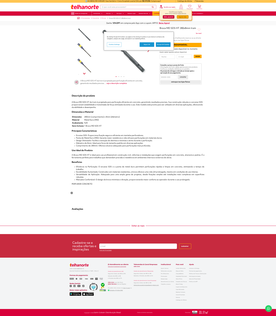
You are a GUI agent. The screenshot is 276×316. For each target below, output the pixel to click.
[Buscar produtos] (153, 7)
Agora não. (183, 17)
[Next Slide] (203, 117)
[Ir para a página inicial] (85, 7)
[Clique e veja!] (199, 34)
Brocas (104, 18)
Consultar (183, 77)
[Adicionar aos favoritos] (199, 29)
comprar (85, 136)
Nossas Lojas (132, 13)
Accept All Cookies (163, 44)
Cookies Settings (114, 44)
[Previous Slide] (73, 117)
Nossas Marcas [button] (143, 13)
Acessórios (96, 18)
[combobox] (128, 7)
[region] (139, 41)
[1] (116, 76)
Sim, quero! (168, 17)
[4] (124, 76)
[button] (81, 13)
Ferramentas (86, 18)
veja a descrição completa (116, 83)
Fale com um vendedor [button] (195, 13)
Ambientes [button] (96, 13)
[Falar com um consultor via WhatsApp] (268, 308)
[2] (118, 76)
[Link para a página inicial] (78, 18)
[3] (121, 76)
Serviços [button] (119, 13)
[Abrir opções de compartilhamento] (76, 82)
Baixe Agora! (164, 23)
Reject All (147, 44)
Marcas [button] (108, 13)
